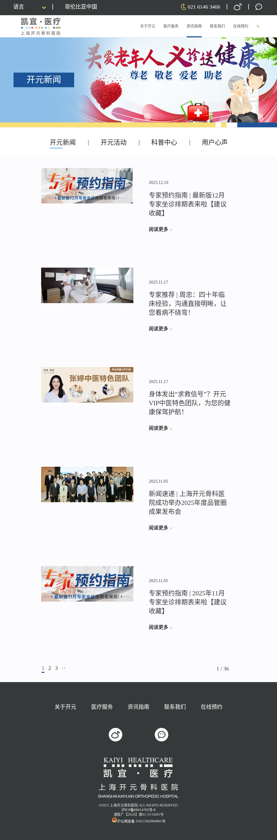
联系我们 (175, 707)
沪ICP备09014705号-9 (138, 810)
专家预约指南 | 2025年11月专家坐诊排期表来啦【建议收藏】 (188, 602)
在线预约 (211, 707)
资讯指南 (138, 707)
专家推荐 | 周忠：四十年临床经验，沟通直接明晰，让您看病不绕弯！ (188, 303)
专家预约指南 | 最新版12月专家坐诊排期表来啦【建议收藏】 (188, 204)
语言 (18, 7)
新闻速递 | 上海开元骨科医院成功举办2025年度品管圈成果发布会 (188, 502)
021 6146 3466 (204, 7)
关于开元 (65, 707)
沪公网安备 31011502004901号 (141, 821)
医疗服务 (102, 707)
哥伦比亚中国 (81, 7)
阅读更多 (158, 229)
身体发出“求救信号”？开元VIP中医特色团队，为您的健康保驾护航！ (189, 403)
